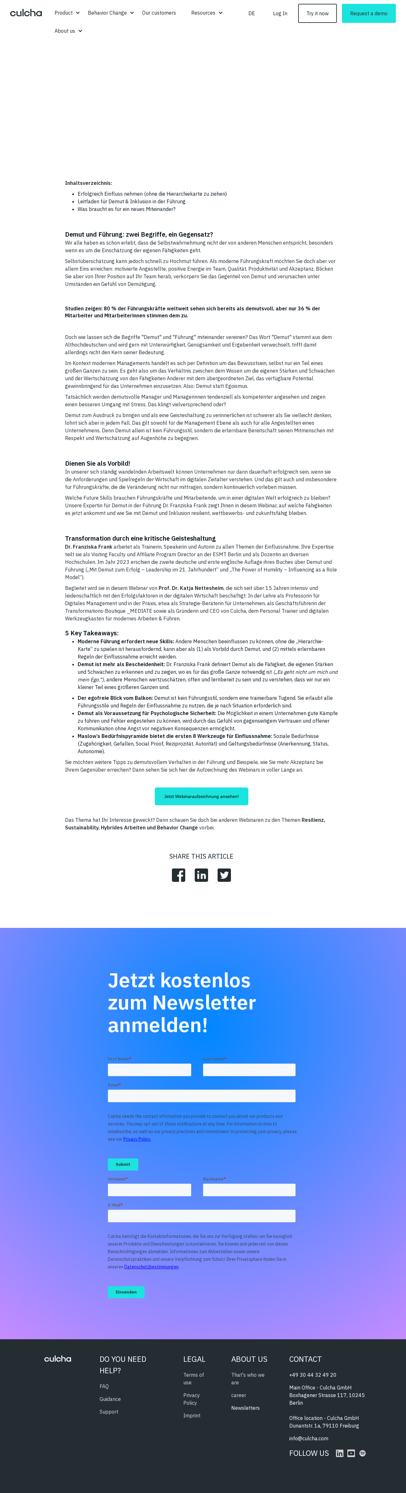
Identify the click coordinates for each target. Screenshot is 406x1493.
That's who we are (248, 1379)
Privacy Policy (191, 1399)
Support (109, 1412)
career (238, 1395)
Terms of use (193, 1379)
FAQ (104, 1386)
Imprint (191, 1415)
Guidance (110, 1399)
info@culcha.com (308, 1438)
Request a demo (369, 13)
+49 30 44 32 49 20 (313, 1375)
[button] (63, 13)
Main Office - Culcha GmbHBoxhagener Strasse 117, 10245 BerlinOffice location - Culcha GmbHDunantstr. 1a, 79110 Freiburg (327, 1406)
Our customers (159, 13)
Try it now (317, 13)
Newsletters (245, 1408)
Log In (280, 13)
